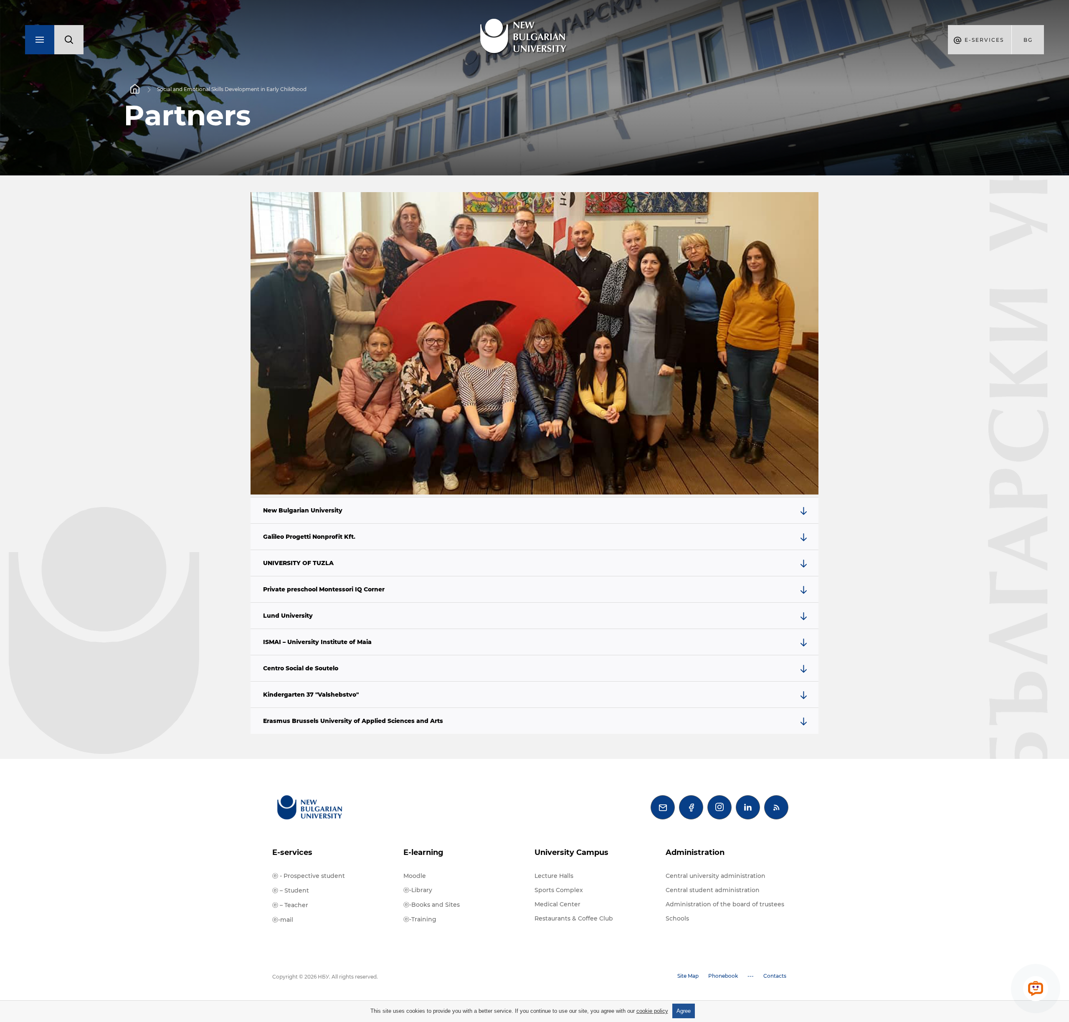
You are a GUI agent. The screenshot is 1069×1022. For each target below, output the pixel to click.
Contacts (774, 976)
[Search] (69, 39)
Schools (677, 918)
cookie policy (652, 1011)
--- (750, 976)
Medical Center (557, 904)
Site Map (688, 976)
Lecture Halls (553, 876)
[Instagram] (719, 807)
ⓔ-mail (282, 919)
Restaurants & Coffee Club (573, 918)
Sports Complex (558, 890)
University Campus (571, 852)
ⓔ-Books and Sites (431, 904)
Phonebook (723, 976)
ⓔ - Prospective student (308, 876)
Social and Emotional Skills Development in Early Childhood (232, 89)
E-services (292, 852)
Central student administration (713, 890)
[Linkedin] (748, 807)
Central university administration (715, 876)
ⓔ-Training (419, 919)
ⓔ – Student (290, 890)
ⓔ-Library (417, 890)
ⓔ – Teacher (290, 905)
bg (1028, 40)
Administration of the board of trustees (725, 904)
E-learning (423, 852)
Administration (695, 852)
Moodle (414, 876)
